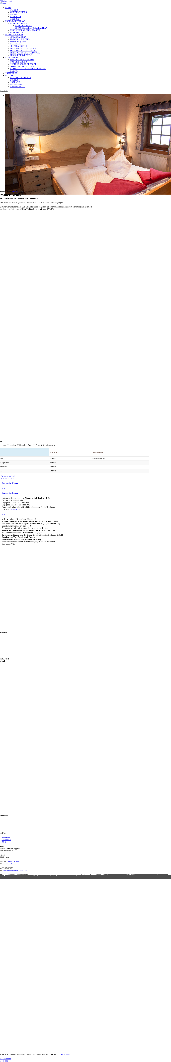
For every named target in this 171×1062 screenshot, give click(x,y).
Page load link (5, 1058)
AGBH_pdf (16, 509)
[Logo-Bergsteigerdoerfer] (136, 1011)
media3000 (16, 191)
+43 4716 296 (13, 861)
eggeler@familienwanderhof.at (15, 870)
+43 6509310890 (9, 864)
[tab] (75, 483)
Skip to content (6, 1)
